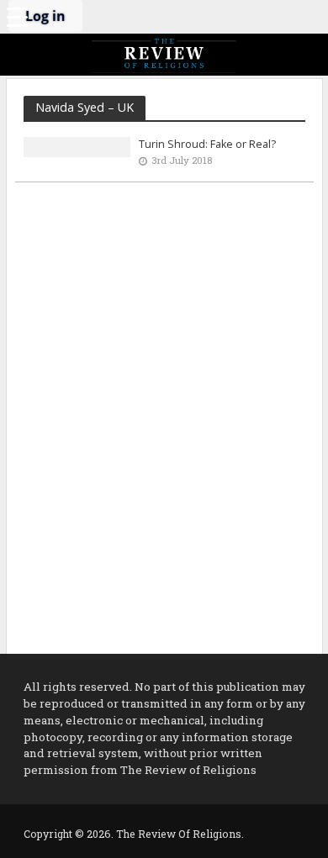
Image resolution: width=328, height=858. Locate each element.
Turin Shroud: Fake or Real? (207, 144)
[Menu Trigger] (17, 17)
